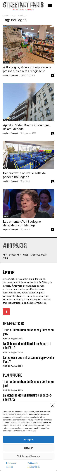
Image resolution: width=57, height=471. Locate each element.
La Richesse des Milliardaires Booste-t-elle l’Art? (27, 346)
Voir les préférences (28, 456)
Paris (6, 62)
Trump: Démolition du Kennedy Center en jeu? (28, 332)
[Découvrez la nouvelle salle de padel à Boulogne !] (28, 155)
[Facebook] (6, 311)
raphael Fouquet (10, 75)
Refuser (28, 447)
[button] (52, 405)
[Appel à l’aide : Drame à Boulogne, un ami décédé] (28, 102)
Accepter (28, 439)
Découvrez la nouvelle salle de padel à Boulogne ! (24, 175)
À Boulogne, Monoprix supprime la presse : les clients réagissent (27, 69)
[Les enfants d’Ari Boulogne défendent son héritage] (28, 203)
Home (5, 15)
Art (5, 339)
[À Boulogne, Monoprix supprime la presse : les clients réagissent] (28, 44)
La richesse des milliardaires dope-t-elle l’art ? (28, 359)
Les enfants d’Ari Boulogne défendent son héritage (22, 223)
